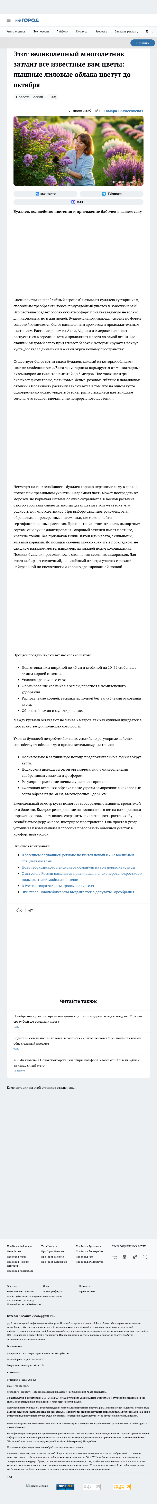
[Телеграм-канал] (112, 194)
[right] (152, 31)
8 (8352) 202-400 (27, 1379)
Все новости (41, 31)
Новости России (29, 96)
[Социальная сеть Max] (78, 202)
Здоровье (101, 31)
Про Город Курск (16, 1256)
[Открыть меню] (8, 20)
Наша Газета (14, 1251)
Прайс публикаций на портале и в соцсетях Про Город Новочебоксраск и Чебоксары (24, 1300)
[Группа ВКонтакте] (45, 194)
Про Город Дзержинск (54, 1261)
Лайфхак (62, 31)
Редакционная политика (21, 1291)
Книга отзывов (16, 31)
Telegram (12, 1286)
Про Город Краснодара (20, 1270)
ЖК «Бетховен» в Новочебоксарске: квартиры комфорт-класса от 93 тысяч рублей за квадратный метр (76, 1065)
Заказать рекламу (126, 31)
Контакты (85, 1286)
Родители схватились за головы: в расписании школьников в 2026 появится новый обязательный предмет (77, 1043)
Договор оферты (52, 1291)
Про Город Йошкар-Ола (89, 1251)
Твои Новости (49, 1246)
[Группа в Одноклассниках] (124, 1257)
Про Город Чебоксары (19, 1246)
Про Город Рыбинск (52, 1256)
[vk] (19, 910)
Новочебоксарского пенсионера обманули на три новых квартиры (78, 867)
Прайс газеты (87, 1291)
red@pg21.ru (22, 1385)
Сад (52, 96)
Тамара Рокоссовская (124, 110)
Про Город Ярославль (88, 1246)
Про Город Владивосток (89, 1261)
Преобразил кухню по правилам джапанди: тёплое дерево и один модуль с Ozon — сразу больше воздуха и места (77, 1021)
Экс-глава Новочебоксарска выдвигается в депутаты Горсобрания (78, 892)
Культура (81, 31)
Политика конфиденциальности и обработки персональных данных (46, 1447)
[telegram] (32, 910)
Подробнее (89, 1441)
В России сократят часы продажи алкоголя (58, 885)
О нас (46, 1286)
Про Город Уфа (84, 1256)
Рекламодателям (53, 1296)
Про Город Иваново (52, 1251)
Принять (142, 43)
